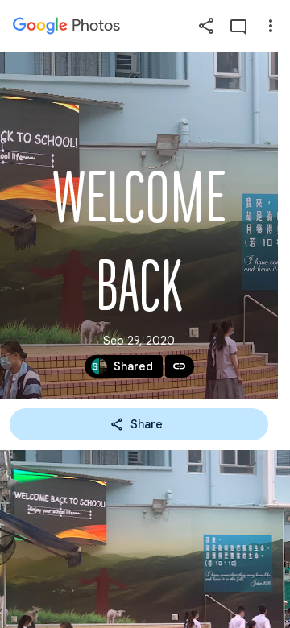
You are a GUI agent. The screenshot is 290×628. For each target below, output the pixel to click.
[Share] (206, 26)
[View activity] (238, 26)
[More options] (271, 26)
